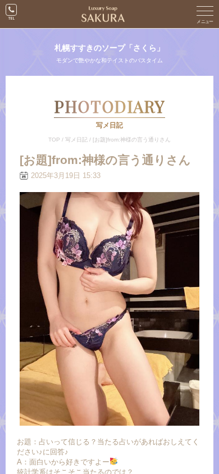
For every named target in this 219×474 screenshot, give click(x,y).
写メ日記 (76, 139)
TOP (54, 139)
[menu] (205, 14)
